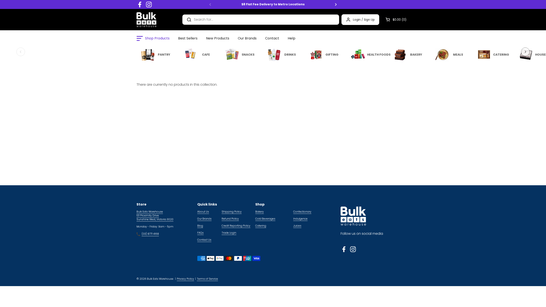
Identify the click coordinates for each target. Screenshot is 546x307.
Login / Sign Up (364, 19)
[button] (394, 19)
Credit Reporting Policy (236, 225)
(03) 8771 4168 (150, 234)
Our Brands (204, 218)
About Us (203, 211)
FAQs (200, 233)
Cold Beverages (265, 218)
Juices (297, 225)
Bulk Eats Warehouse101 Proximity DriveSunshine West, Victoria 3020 (154, 215)
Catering (260, 225)
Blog (200, 225)
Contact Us (204, 240)
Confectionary (302, 211)
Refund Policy (230, 218)
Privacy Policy (185, 279)
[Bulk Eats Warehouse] (146, 19)
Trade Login (229, 233)
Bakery (259, 211)
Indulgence (300, 218)
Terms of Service (207, 279)
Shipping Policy (232, 211)
